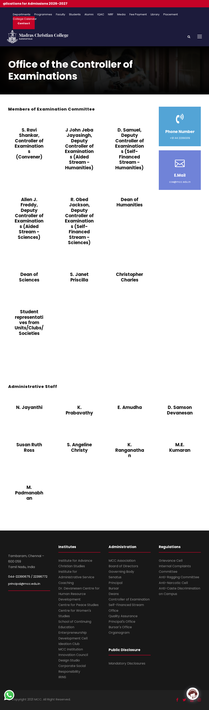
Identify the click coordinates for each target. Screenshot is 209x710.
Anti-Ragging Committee (179, 577)
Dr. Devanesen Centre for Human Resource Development (79, 594)
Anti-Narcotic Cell (173, 582)
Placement (170, 14)
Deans (114, 593)
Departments (21, 14)
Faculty (60, 14)
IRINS (62, 677)
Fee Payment (138, 14)
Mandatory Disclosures (127, 663)
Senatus (115, 577)
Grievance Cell (170, 560)
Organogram (119, 632)
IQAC (100, 14)
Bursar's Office (120, 627)
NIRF (110, 14)
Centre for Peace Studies (78, 605)
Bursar (114, 588)
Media (121, 14)
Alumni (88, 14)
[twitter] (184, 700)
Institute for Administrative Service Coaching (76, 577)
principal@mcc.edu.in (24, 584)
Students (75, 14)
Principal (115, 582)
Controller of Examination (129, 599)
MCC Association (122, 560)
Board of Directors (123, 566)
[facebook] (177, 700)
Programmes (43, 14)
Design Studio (69, 660)
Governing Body (121, 571)
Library (155, 14)
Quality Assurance (123, 616)
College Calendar (25, 19)
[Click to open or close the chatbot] (193, 694)
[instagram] (199, 700)
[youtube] (191, 700)
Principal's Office (122, 621)
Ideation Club (69, 643)
